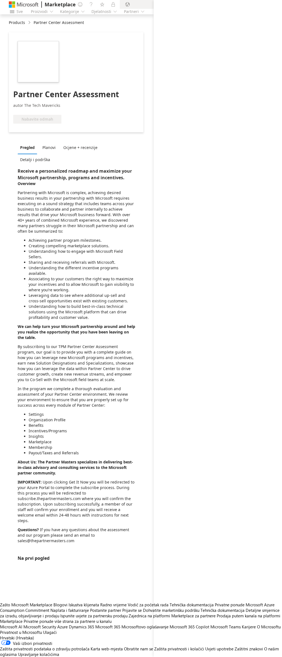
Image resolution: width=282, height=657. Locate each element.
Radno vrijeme (113, 604)
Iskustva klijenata (84, 604)
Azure (62, 626)
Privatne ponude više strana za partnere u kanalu (68, 621)
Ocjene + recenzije (80, 147)
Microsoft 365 (107, 626)
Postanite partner (105, 610)
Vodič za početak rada (148, 604)
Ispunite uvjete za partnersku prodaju (94, 615)
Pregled (27, 147)
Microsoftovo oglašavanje (145, 626)
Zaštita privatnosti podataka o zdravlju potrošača (45, 648)
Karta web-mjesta (107, 648)
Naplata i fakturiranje (69, 610)
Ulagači (50, 632)
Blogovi (60, 604)
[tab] (29, 147)
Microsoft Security (39, 626)
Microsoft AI (11, 626)
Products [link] (17, 22)
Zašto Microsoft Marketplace (26, 604)
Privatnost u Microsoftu (21, 632)
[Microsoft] (24, 4)
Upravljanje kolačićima (38, 654)
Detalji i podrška (35, 159)
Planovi (49, 147)
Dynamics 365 (81, 626)
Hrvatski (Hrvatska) (17, 637)
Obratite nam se (138, 648)
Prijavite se (132, 610)
